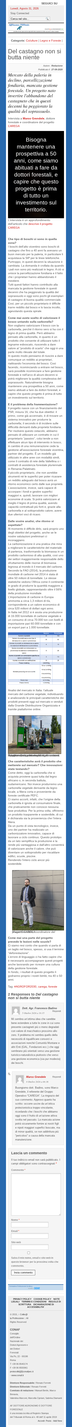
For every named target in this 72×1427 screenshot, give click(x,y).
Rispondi (56, 1011)
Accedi (41, 1421)
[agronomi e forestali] (36, 27)
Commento (18, 1170)
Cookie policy (42, 1299)
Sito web (16, 1242)
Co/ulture (32, 40)
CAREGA (14, 126)
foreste (52, 986)
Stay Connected (19, 13)
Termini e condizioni (34, 1301)
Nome (15, 1220)
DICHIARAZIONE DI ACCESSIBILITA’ (40, 1305)
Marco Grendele (33, 118)
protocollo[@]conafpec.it (21, 1371)
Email (15, 1231)
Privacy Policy (22, 1299)
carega (42, 986)
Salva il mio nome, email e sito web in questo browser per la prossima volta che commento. (34, 1261)
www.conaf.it (17, 1375)
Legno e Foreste (50, 40)
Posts (48, 1421)
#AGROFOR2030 (25, 986)
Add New (57, 1421)
